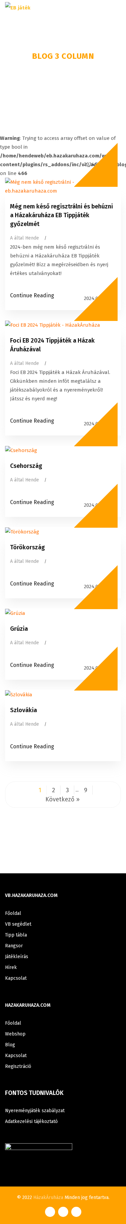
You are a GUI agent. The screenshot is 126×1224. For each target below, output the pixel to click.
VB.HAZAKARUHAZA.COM (31, 895)
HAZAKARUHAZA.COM (27, 1005)
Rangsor (14, 946)
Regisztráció (18, 1066)
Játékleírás (16, 956)
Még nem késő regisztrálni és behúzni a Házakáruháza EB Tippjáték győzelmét (61, 215)
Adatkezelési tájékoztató (31, 1121)
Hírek (11, 967)
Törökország (27, 547)
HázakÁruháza (48, 1197)
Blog (10, 1045)
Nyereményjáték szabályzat (35, 1111)
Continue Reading (32, 295)
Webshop (15, 1034)
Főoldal (13, 913)
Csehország (26, 466)
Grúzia (19, 628)
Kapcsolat (16, 978)
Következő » (62, 799)
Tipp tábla (16, 935)
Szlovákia (23, 710)
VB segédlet (18, 924)
